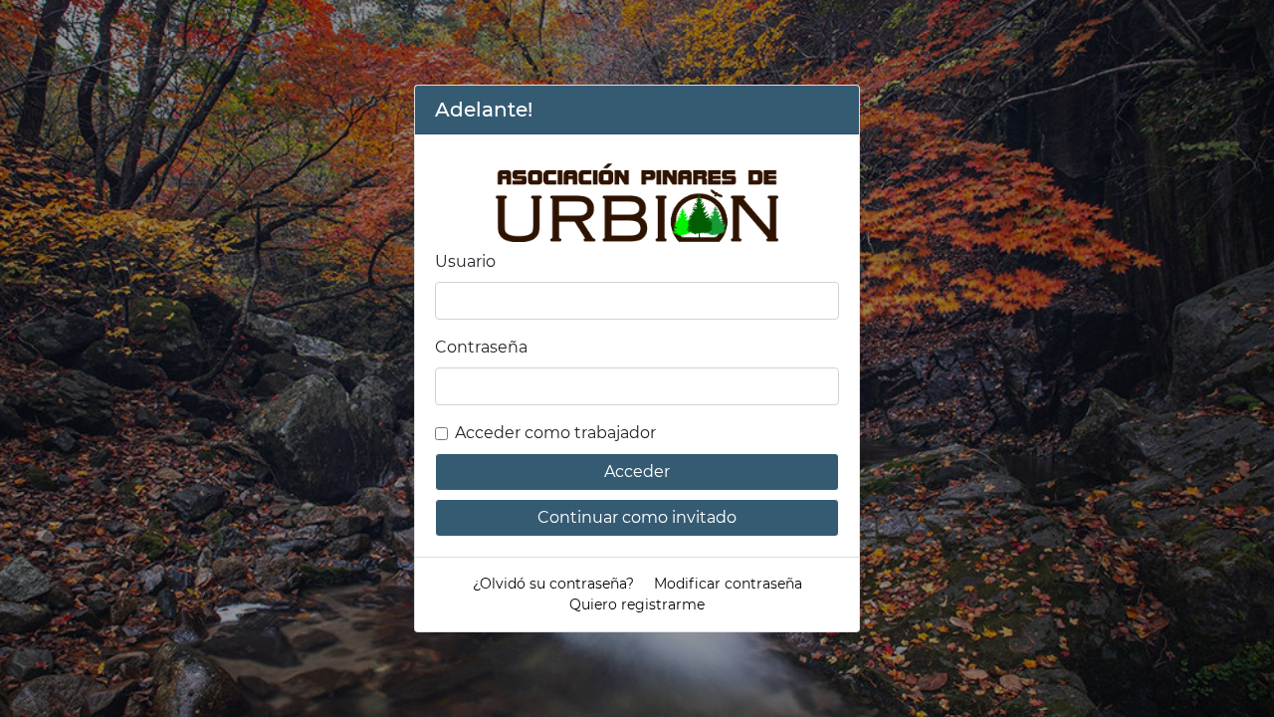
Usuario (465, 261)
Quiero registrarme (637, 604)
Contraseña (481, 347)
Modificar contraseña (728, 584)
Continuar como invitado (637, 517)
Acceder (637, 471)
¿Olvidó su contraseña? (553, 584)
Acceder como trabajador (555, 432)
